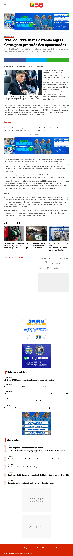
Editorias (10, 548)
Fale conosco (61, 548)
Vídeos (19, 548)
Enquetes (36, 548)
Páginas (27, 548)
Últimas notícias (47, 548)
